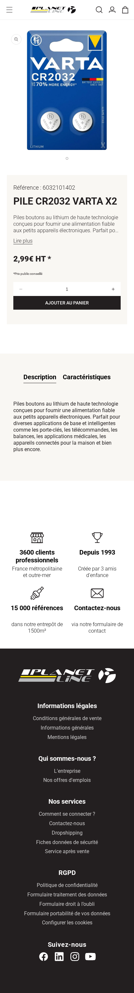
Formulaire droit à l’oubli (67, 904)
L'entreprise (67, 771)
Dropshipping (67, 833)
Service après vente (67, 851)
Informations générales (67, 728)
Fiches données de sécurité (67, 842)
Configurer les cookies (67, 922)
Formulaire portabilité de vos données (67, 913)
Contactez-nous (67, 823)
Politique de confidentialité (67, 885)
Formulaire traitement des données (67, 895)
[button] (9, 9)
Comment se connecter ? (67, 814)
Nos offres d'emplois (67, 780)
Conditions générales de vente (67, 718)
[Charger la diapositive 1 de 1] (67, 165)
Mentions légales (67, 737)
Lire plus (23, 241)
